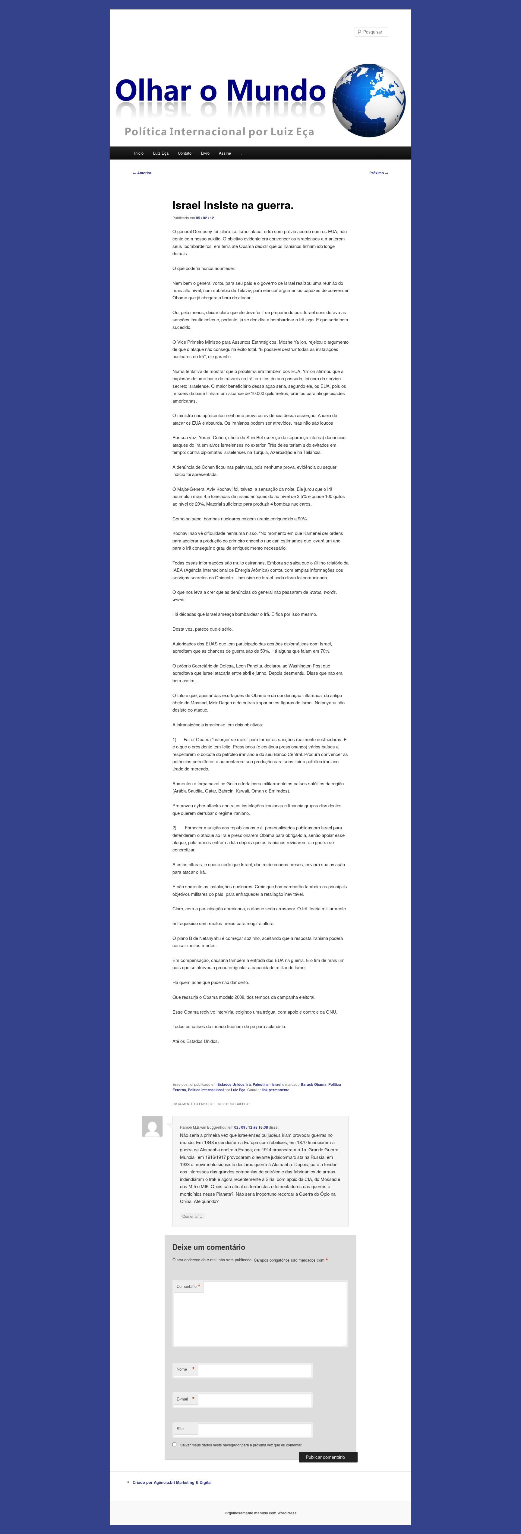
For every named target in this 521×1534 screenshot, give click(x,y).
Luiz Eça (161, 153)
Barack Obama (314, 1084)
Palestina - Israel (267, 1084)
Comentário (189, 1286)
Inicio (139, 153)
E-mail (186, 1399)
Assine (225, 153)
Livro (205, 153)
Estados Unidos (231, 1084)
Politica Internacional (206, 1089)
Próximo (378, 172)
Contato (184, 153)
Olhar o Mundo (164, 31)
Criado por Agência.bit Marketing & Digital (172, 1482)
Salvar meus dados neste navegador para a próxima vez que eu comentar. (241, 1444)
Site (180, 1428)
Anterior (142, 172)
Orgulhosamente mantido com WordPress (261, 1513)
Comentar (192, 1216)
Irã (248, 1084)
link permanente (275, 1089)
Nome (186, 1369)
